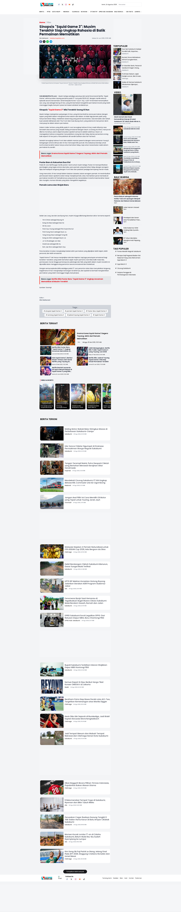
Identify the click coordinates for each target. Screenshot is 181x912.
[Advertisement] (31, 52)
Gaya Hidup (56, 12)
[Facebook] (59, 4)
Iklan (121, 878)
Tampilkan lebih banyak (75, 872)
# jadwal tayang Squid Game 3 (78, 315)
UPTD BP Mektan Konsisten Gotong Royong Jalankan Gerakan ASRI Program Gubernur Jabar (85, 583)
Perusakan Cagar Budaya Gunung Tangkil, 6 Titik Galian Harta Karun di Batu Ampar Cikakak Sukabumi (87, 819)
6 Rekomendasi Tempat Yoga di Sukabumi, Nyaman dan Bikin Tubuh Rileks (85, 801)
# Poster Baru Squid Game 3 (96, 311)
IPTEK (48, 12)
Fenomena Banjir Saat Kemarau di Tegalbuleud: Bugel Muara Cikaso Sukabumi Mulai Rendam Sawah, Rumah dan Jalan (85, 600)
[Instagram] (65, 4)
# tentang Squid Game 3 (55, 315)
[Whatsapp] (47, 41)
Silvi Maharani (43, 38)
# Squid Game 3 (99, 315)
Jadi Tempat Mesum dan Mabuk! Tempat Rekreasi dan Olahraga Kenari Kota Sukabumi (86, 734)
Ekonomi (84, 12)
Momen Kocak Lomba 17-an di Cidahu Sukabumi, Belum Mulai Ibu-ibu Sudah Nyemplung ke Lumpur (83, 836)
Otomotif (93, 12)
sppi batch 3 (122, 264)
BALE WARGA (118, 12)
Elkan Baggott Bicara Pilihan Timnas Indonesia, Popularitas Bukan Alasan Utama (87, 784)
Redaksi (115, 878)
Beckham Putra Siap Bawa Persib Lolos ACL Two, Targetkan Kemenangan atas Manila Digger (87, 700)
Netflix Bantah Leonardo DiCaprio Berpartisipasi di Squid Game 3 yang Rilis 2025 (62, 370)
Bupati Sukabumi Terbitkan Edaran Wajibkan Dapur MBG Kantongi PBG (86, 666)
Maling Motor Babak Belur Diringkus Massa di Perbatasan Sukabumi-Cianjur (86, 430)
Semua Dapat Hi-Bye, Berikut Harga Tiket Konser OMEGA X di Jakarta (84, 683)
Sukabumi (68, 434)
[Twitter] (62, 4)
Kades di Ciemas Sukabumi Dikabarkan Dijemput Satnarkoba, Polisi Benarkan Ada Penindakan (132, 85)
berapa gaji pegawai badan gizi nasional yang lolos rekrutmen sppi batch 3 (128, 257)
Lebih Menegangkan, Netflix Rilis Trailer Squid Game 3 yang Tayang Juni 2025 (99, 350)
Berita (41, 12)
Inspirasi (68, 471)
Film (79, 342)
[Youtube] (69, 4)
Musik (67, 687)
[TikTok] (72, 4)
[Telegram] (51, 41)
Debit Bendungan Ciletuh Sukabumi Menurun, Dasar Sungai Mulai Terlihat (86, 565)
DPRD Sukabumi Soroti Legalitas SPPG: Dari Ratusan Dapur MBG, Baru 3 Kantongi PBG (85, 616)
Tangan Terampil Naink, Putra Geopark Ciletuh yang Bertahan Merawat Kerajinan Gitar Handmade (87, 465)
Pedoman (138, 878)
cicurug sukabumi (123, 268)
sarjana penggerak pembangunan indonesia (126, 273)
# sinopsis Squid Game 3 (53, 311)
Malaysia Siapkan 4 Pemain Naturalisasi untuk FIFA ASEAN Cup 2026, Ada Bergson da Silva (86, 548)
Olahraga (75, 12)
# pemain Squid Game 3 (74, 311)
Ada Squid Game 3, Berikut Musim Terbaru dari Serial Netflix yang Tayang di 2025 (62, 361)
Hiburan (66, 12)
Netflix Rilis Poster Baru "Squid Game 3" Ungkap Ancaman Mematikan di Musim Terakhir (61, 350)
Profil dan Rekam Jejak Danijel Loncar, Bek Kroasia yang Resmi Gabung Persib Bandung (132, 77)
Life (66, 589)
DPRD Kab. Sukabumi (106, 12)
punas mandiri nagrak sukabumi (129, 251)
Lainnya (137, 12)
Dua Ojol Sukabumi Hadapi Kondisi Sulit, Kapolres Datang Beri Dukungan (131, 51)
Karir (126, 878)
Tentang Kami (107, 878)
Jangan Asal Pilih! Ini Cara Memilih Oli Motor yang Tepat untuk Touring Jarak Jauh (85, 498)
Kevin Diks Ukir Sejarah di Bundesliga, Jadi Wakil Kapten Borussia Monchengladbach (87, 717)
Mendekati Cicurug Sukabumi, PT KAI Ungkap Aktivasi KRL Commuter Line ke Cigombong (86, 481)
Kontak (131, 878)
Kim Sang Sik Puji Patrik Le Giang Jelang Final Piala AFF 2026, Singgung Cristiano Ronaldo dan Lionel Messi (87, 854)
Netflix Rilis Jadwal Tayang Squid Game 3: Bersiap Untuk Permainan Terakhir (99, 360)
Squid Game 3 (55, 109)
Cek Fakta (129, 12)
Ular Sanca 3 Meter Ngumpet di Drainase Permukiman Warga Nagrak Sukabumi (84, 447)
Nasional (68, 485)
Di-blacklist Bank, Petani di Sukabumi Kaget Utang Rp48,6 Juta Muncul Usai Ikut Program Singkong (131, 69)
